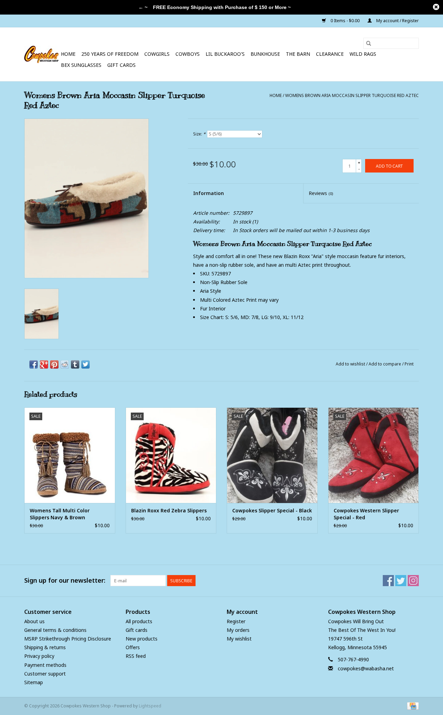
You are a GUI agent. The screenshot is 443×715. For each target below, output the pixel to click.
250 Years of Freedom (109, 54)
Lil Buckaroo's (225, 54)
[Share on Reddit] (65, 364)
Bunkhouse (265, 54)
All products (139, 621)
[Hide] (436, 7)
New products (141, 638)
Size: (199, 134)
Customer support (45, 673)
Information (208, 193)
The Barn (298, 54)
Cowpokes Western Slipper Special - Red (366, 514)
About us (34, 621)
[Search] (368, 43)
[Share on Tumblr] (75, 364)
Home (68, 54)
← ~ (142, 7)
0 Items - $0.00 (345, 21)
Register (236, 621)
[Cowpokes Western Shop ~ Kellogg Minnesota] (41, 54)
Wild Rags (363, 54)
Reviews (321, 193)
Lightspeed (150, 706)
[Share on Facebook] (33, 364)
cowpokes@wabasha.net (366, 668)
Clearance (330, 54)
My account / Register (397, 21)
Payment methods (45, 665)
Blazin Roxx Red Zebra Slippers (169, 510)
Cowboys (187, 54)
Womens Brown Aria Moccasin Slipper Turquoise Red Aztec (352, 95)
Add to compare (385, 364)
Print (409, 364)
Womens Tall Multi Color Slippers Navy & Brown (60, 514)
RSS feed (136, 656)
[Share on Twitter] (85, 364)
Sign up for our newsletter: (64, 580)
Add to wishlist (351, 364)
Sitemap (33, 682)
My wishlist (239, 638)
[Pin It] (54, 364)
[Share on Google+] (44, 364)
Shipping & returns (45, 647)
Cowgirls (157, 54)
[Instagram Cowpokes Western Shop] (413, 580)
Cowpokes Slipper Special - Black (272, 510)
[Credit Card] (412, 705)
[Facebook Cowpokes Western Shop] (388, 580)
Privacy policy (39, 656)
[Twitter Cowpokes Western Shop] (400, 580)
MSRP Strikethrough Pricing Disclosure (67, 638)
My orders (238, 630)
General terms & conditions (55, 630)
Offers (133, 647)
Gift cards (121, 65)
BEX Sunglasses (81, 65)
